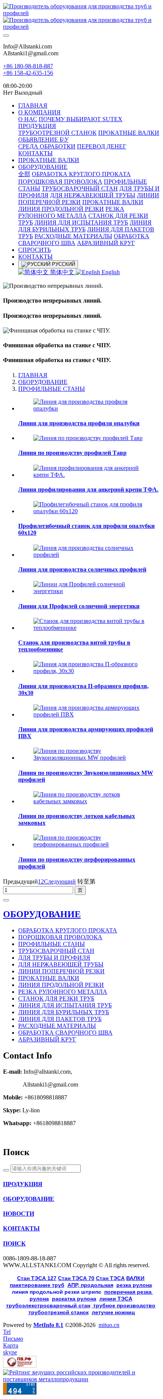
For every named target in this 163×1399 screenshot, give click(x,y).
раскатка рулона (74, 1299)
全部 (24, 174)
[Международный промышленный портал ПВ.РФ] (19, 1365)
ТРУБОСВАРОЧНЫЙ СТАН (56, 951)
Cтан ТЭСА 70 (76, 1278)
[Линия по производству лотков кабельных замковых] (89, 801)
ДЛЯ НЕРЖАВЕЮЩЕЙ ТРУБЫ (60, 964)
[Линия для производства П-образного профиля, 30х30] (89, 671)
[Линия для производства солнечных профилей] (89, 554)
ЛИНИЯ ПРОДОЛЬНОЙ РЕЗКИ (61, 985)
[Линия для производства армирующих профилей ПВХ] (89, 714)
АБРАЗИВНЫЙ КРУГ (47, 1039)
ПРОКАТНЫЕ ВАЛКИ (48, 978)
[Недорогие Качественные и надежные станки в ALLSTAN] (81, 16)
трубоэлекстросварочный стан (48, 1305)
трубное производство (123, 1305)
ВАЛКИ (135, 1278)
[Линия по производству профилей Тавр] (88, 438)
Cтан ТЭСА (110, 1278)
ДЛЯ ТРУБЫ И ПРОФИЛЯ (54, 957)
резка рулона (134, 1285)
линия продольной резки (56, 1292)
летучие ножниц (113, 1312)
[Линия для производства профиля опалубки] (89, 408)
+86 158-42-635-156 (28, 73)
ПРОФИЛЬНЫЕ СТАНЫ (51, 389)
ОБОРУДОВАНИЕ (42, 382)
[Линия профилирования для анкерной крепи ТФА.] (89, 475)
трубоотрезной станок (58, 1312)
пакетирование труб (37, 1285)
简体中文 (62, 272)
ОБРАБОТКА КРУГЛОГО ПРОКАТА (67, 930)
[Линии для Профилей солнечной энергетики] (89, 591)
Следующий (60, 881)
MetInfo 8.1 (48, 1325)
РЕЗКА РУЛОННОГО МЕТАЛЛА (62, 991)
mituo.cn (109, 1325)
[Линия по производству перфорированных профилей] (89, 844)
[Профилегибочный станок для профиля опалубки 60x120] (89, 511)
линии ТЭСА (115, 1299)
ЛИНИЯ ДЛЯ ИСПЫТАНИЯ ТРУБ (65, 1005)
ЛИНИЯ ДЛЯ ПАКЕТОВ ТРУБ (60, 1019)
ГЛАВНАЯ (32, 105)
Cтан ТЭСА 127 (36, 1278)
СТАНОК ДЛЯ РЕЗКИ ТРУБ (56, 998)
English (110, 272)
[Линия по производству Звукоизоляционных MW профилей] (89, 757)
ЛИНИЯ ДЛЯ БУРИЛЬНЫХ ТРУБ (63, 1012)
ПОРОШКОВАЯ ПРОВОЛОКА (60, 937)
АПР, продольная (90, 1285)
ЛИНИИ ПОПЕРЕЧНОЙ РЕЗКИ (61, 971)
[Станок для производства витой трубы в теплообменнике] (89, 628)
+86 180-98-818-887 (28, 66)
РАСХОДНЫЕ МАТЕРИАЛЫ (57, 1026)
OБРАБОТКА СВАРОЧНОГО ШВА (65, 1032)
